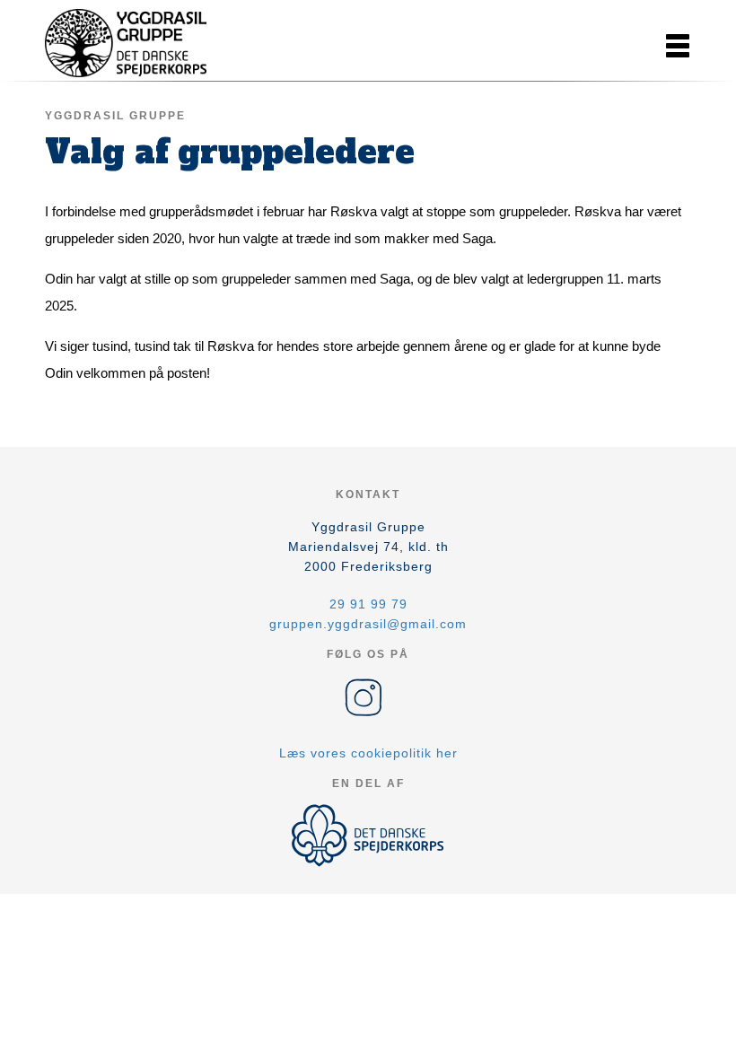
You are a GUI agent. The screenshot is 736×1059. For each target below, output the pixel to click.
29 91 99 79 (368, 604)
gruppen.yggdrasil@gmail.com (368, 624)
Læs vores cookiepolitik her (368, 753)
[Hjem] (125, 43)
